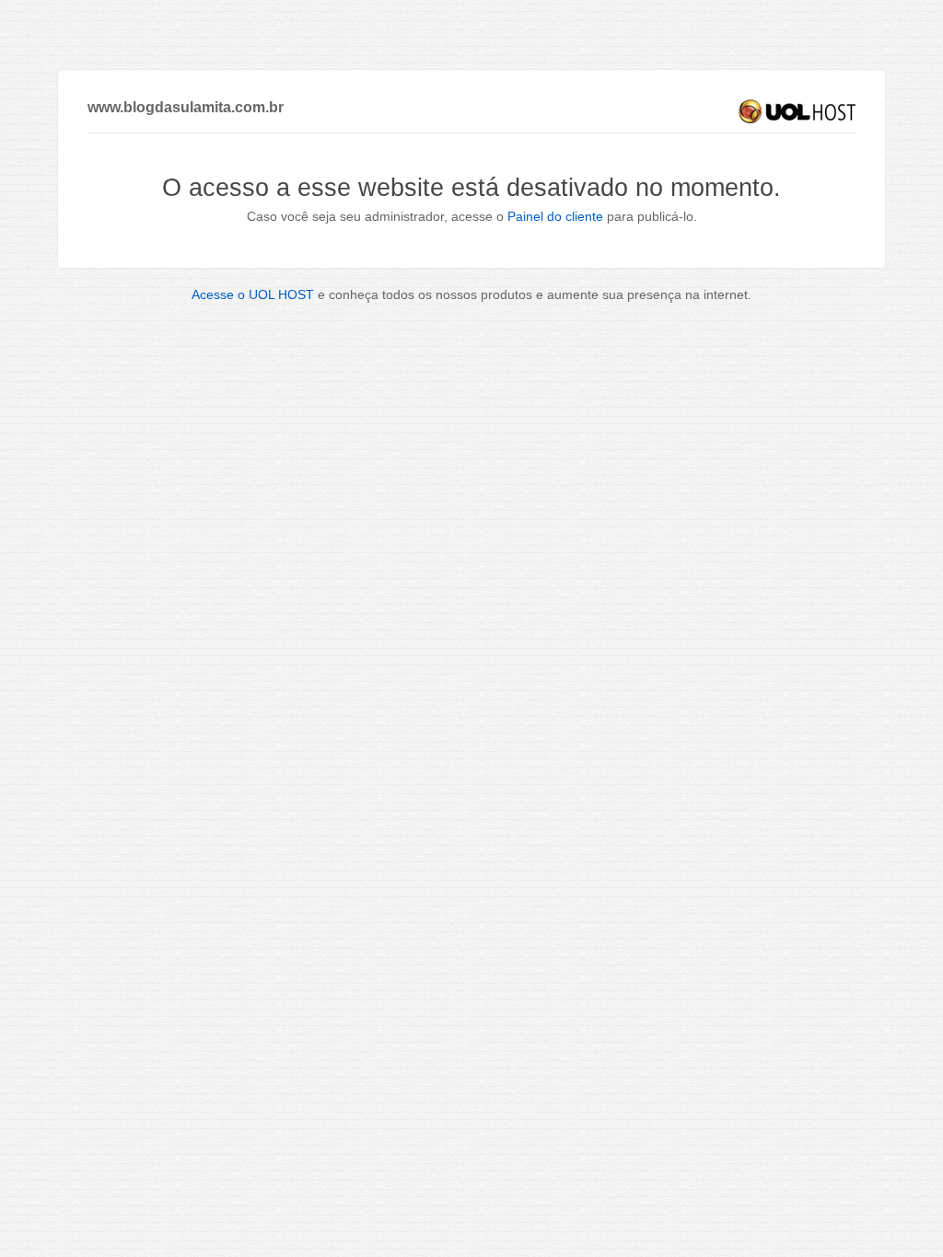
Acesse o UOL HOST (253, 294)
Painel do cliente (555, 216)
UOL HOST (797, 111)
